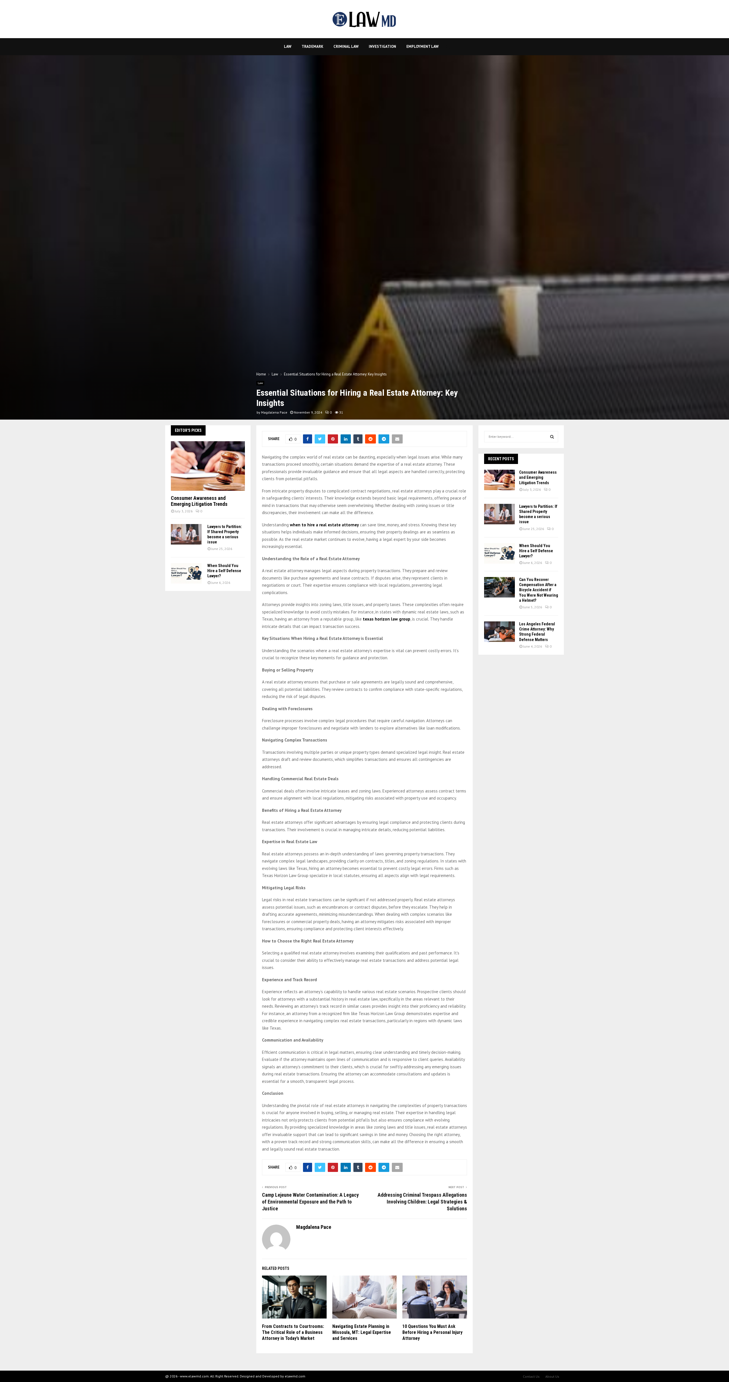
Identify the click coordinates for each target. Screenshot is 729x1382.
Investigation (382, 46)
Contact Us (531, 1376)
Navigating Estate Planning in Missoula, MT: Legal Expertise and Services (361, 1332)
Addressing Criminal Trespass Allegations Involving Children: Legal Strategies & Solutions (422, 1201)
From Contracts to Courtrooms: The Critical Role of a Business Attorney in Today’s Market (293, 1332)
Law (287, 46)
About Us (552, 1376)
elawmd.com (295, 1376)
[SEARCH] (552, 436)
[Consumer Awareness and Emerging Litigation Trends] (208, 465)
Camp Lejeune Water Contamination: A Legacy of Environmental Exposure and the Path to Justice (310, 1201)
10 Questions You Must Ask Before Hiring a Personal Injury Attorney (432, 1332)
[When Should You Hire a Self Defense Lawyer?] (186, 573)
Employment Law (422, 46)
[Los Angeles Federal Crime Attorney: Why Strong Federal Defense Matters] (499, 631)
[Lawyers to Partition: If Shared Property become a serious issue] (186, 534)
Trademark (312, 46)
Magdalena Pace (274, 412)
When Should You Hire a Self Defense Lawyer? (224, 570)
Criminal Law (346, 46)
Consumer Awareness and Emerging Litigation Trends (199, 501)
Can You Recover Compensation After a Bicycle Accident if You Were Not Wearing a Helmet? (538, 590)
